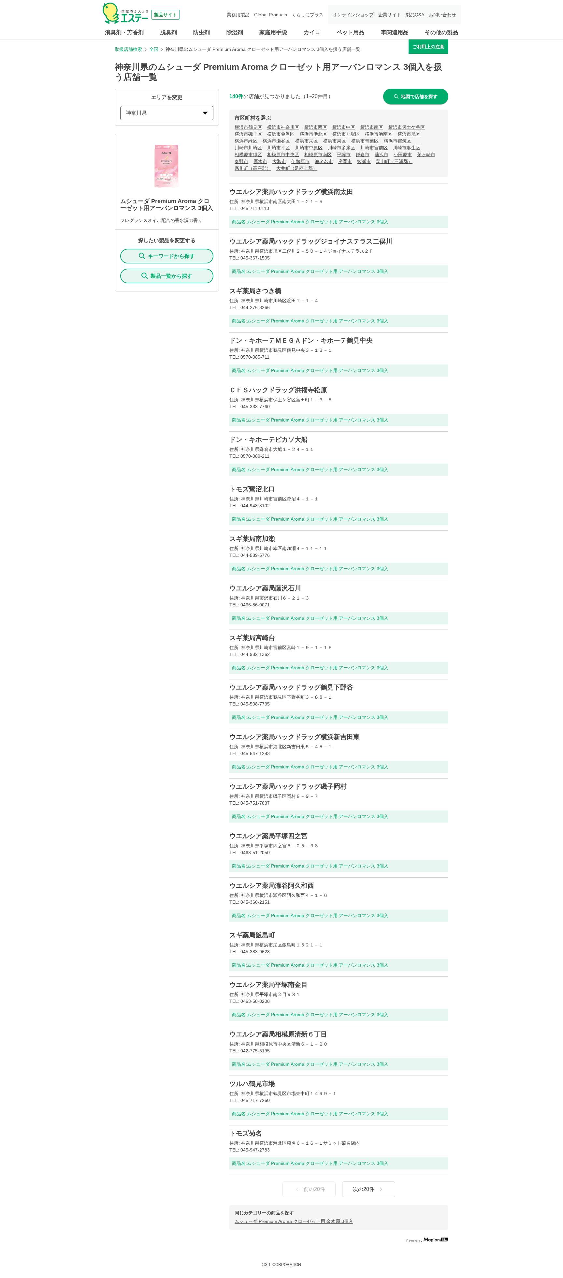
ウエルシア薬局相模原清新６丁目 (278, 1034)
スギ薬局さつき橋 (255, 290)
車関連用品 (395, 32)
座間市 (345, 161)
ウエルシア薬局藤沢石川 (265, 588)
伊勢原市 (300, 161)
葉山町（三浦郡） (394, 161)
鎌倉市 (362, 154)
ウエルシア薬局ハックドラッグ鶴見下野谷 (291, 687)
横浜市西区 (315, 127)
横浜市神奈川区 (283, 127)
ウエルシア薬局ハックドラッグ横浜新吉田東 (294, 736)
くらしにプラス (308, 14)
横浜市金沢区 (281, 134)
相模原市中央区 (283, 154)
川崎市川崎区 (248, 147)
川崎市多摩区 (341, 147)
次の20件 (363, 1189)
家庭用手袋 (273, 32)
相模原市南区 (318, 154)
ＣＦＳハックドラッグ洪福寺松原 (278, 390)
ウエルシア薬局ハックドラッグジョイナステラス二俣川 (310, 241)
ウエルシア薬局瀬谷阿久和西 (271, 885)
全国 (153, 49)
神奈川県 (136, 113)
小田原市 (403, 154)
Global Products (270, 14)
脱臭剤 (168, 32)
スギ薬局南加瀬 (252, 538)
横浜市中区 (343, 127)
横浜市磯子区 (248, 134)
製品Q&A (415, 14)
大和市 (279, 161)
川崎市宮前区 (374, 147)
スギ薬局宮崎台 (252, 637)
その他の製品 (441, 32)
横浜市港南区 (378, 134)
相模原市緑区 (248, 154)
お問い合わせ (442, 14)
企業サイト (389, 14)
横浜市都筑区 (397, 140)
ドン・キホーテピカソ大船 (268, 439)
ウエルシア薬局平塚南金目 (268, 984)
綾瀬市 (364, 161)
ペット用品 (350, 32)
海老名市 (324, 161)
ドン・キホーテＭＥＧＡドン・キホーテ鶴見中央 (301, 340)
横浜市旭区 (408, 134)
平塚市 (344, 154)
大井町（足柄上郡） (296, 168)
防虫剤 (201, 32)
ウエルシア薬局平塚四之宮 (268, 836)
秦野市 (241, 161)
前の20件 (314, 1189)
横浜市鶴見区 (248, 127)
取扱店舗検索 (128, 49)
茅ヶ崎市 (426, 154)
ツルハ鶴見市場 (252, 1083)
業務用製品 (238, 14)
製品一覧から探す (171, 276)
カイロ (312, 32)
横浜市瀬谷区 (276, 140)
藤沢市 (381, 154)
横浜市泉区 (334, 140)
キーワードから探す (171, 256)
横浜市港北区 (313, 134)
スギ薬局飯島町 (252, 935)
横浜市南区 (371, 127)
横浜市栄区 (306, 140)
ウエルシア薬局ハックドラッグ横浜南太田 (291, 191)
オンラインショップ (353, 14)
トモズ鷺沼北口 (252, 489)
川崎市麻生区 (406, 147)
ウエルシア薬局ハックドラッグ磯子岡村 (288, 786)
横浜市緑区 (246, 140)
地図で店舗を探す (419, 96)
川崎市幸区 (278, 147)
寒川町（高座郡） (253, 168)
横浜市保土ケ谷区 (406, 127)
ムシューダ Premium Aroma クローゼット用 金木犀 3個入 (294, 1221)
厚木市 (260, 161)
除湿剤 (234, 32)
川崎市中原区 (309, 147)
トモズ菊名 (245, 1133)
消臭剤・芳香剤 (124, 32)
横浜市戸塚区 (346, 134)
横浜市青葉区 (365, 140)
